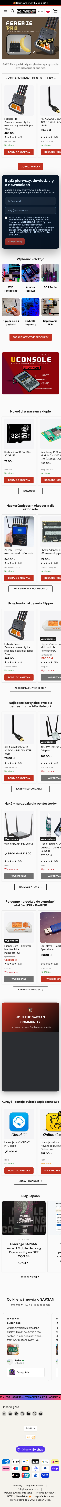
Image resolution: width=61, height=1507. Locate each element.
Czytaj (22, 1262)
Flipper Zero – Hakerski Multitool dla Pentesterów (17, 949)
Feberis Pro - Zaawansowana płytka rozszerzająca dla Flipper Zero (18, 123)
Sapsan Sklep (10, 141)
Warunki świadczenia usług (18, 1492)
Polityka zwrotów (45, 1492)
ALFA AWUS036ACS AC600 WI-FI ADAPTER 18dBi (18, 750)
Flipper (44, 666)
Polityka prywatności (28, 1489)
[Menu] (5, 11)
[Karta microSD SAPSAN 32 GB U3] (19, 434)
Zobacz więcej (30, 166)
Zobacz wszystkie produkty (30, 337)
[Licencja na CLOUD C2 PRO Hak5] (19, 1124)
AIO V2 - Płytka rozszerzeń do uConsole (18, 551)
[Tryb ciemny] (30, 1437)
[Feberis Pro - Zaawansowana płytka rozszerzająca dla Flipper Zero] (19, 100)
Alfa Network (47, 141)
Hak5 (6, 865)
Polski (29, 1428)
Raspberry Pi (47, 469)
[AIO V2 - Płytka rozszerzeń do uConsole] (19, 531)
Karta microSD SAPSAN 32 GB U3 (17, 453)
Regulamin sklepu (35, 1485)
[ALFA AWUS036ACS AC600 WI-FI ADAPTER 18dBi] (19, 729)
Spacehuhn (46, 968)
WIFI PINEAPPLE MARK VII (18, 844)
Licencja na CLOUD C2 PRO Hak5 (17, 1144)
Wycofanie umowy (44, 1496)
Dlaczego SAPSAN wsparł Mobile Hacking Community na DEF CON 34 (23, 1250)
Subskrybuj (15, 241)
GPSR (10, 1496)
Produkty (17, 1485)
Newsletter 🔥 (23, 1496)
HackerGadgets (12, 567)
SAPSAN (8, 469)
